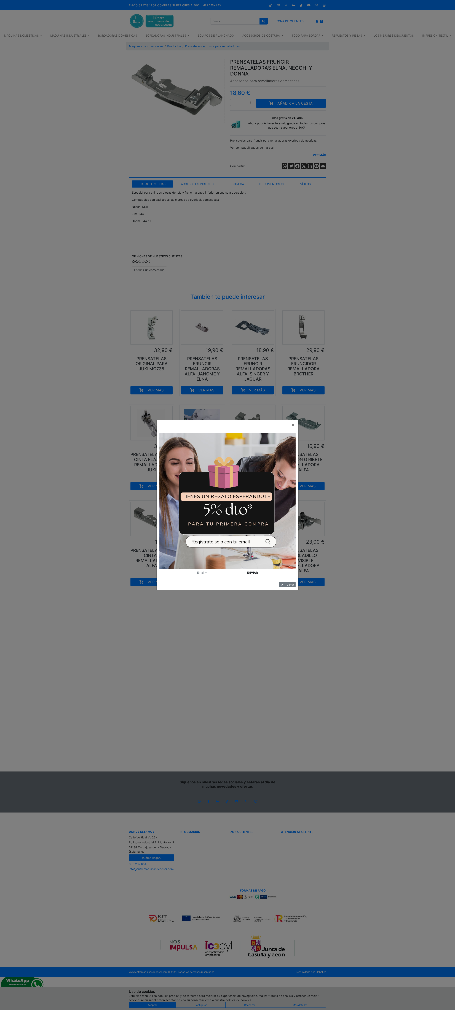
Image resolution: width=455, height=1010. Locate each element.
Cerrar (290, 584)
